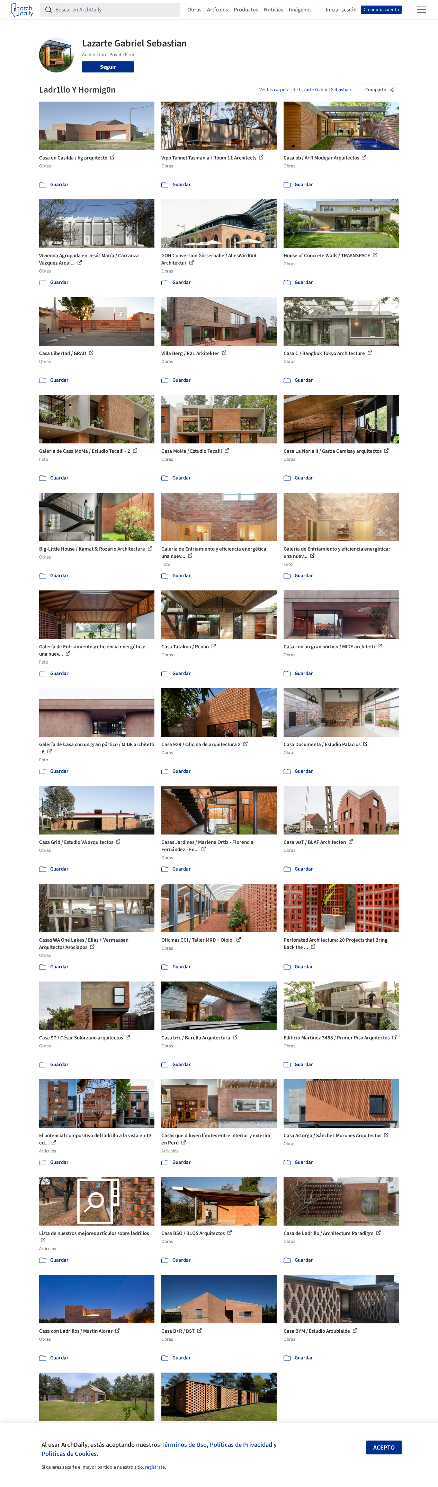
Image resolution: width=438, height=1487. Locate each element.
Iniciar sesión (341, 10)
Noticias (273, 10)
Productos (246, 10)
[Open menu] (421, 9)
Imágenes (300, 10)
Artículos (217, 10)
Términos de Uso (184, 1444)
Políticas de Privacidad (241, 1444)
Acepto (384, 1447)
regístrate (155, 1467)
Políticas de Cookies (69, 1453)
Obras (194, 10)
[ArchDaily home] (22, 10)
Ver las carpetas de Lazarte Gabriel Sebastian (305, 89)
